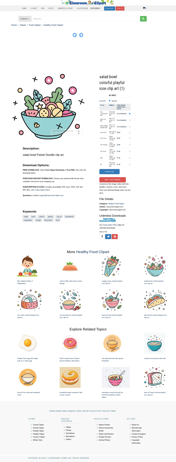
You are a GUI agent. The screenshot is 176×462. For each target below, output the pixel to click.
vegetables (28, 220)
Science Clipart (39, 437)
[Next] (81, 35)
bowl (33, 216)
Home (24, 8)
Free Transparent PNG (103, 113)
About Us (135, 425)
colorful (41, 216)
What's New (37, 440)
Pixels (111, 105)
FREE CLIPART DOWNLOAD (104, 126)
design (38, 220)
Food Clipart (35, 25)
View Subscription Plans (40, 190)
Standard (114, 101)
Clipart (34, 8)
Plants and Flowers (106, 434)
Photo (51, 8)
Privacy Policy (137, 437)
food (57, 220)
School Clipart (38, 425)
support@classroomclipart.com (51, 195)
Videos (68, 439)
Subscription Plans (110, 225)
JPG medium (104, 145)
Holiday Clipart (38, 434)
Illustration (82, 8)
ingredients (69, 216)
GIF (101, 164)
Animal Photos (104, 440)
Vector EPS (103, 132)
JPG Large (103, 138)
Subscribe (110, 8)
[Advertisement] (88, 56)
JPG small (103, 151)
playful (50, 216)
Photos (68, 430)
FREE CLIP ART (103, 120)
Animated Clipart (65, 8)
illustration (48, 220)
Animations (70, 433)
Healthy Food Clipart (53, 25)
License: (102, 101)
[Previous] (75, 35)
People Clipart (38, 431)
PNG (42, 8)
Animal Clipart (38, 428)
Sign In (120, 8)
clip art (59, 216)
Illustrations (70, 436)
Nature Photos (104, 425)
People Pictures (105, 437)
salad (26, 216)
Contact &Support (139, 434)
